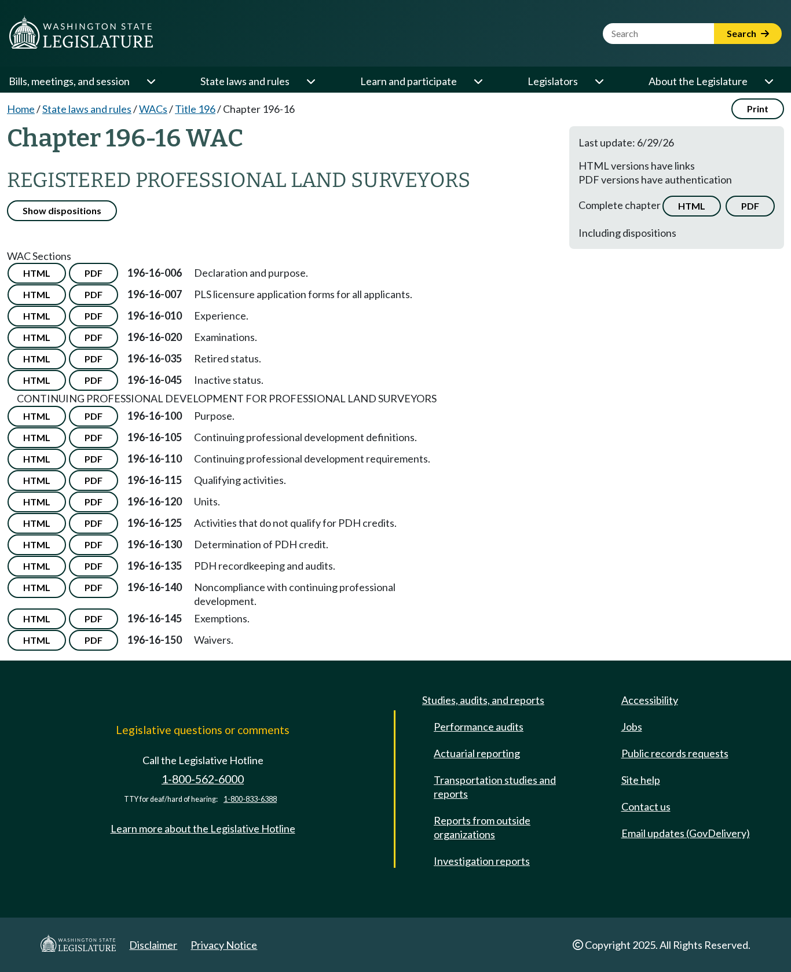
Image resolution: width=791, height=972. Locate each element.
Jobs (631, 726)
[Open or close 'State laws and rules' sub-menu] (310, 81)
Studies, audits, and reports (483, 700)
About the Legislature (698, 81)
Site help (640, 779)
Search (742, 33)
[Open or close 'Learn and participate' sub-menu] (478, 81)
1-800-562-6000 (203, 779)
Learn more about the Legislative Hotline (203, 828)
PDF (750, 205)
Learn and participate (408, 81)
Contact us (646, 806)
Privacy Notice (224, 944)
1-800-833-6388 (250, 799)
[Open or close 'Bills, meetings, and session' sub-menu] (151, 81)
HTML (691, 205)
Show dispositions (62, 210)
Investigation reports (482, 860)
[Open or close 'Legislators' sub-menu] (599, 81)
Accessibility (649, 700)
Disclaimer (153, 944)
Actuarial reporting (477, 753)
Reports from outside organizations (482, 827)
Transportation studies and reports (495, 786)
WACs (153, 108)
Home (21, 108)
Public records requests (674, 753)
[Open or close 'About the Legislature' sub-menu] (768, 81)
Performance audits (478, 726)
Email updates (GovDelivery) (685, 833)
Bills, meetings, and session (69, 81)
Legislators (553, 81)
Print (757, 108)
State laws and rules (245, 81)
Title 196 (195, 108)
